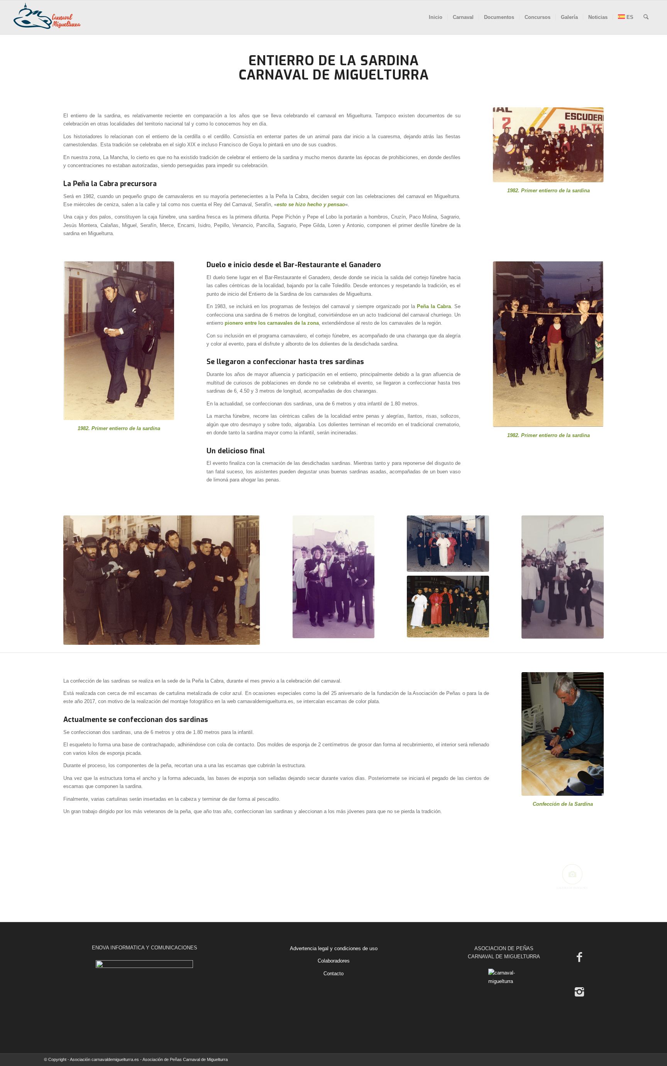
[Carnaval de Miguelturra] (47, 17)
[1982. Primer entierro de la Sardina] (548, 344)
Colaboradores (334, 961)
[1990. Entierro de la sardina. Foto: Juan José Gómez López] (448, 543)
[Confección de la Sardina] (562, 733)
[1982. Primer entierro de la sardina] (548, 144)
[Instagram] (579, 992)
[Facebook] (579, 957)
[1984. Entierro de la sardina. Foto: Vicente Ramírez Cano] (562, 577)
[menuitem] (435, 17)
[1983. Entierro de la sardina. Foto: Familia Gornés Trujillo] (161, 580)
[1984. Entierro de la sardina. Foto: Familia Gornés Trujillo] (334, 576)
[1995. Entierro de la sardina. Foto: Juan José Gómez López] (448, 606)
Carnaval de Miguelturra (334, 75)
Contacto (333, 973)
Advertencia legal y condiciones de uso (334, 948)
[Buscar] (645, 17)
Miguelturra (359, 116)
